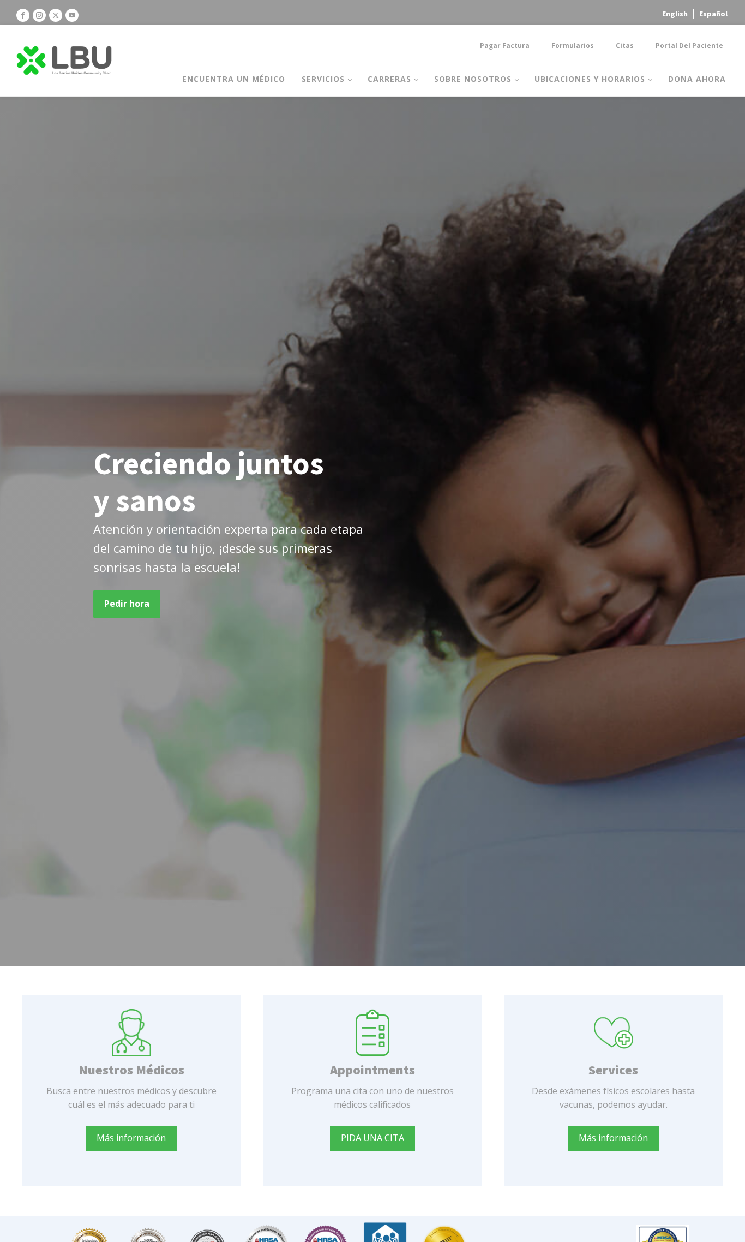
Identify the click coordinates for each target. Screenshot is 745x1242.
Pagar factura (505, 45)
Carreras (389, 79)
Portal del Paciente (689, 45)
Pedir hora (126, 604)
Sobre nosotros (473, 79)
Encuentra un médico (233, 79)
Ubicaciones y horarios (589, 79)
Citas (625, 45)
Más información (131, 1138)
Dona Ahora (697, 79)
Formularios (572, 45)
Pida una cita (372, 1138)
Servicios (323, 79)
